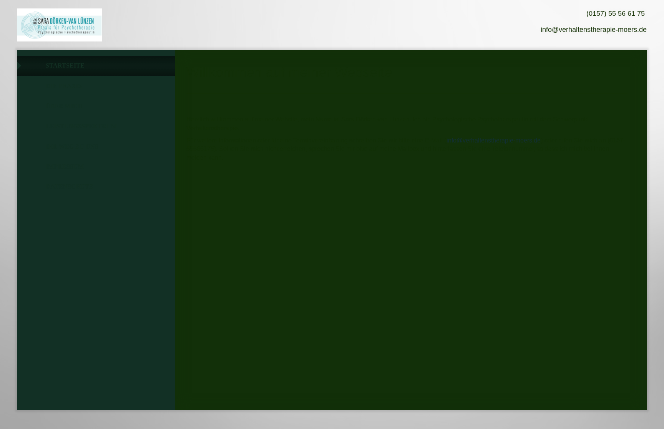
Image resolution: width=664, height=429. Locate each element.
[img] (59, 25)
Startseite (65, 65)
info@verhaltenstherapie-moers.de (494, 140)
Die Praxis (64, 86)
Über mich (64, 106)
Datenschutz (69, 186)
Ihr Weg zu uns (72, 146)
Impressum (65, 166)
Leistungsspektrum (81, 126)
